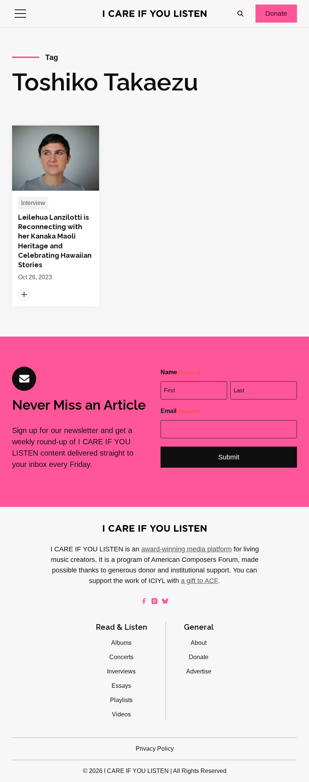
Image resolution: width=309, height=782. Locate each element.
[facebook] (144, 601)
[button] (20, 13)
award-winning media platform (186, 549)
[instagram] (154, 601)
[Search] (240, 14)
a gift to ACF (199, 581)
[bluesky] (165, 601)
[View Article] (55, 215)
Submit (228, 457)
